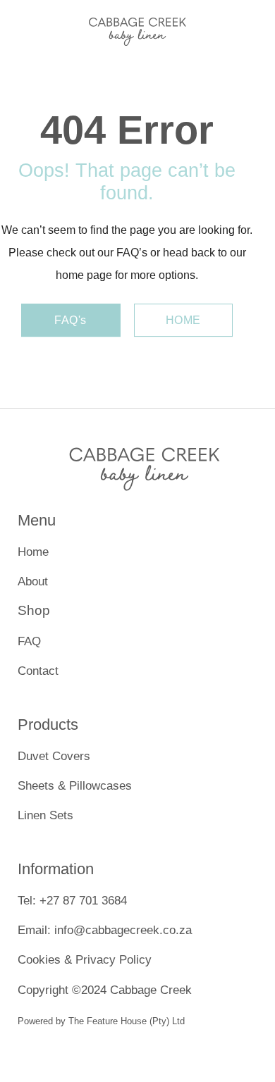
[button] (20, 28)
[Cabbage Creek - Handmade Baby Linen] (137, 28)
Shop (34, 610)
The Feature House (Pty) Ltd (126, 1021)
